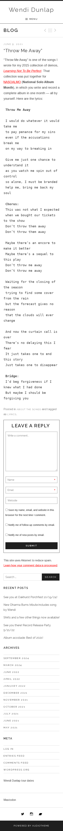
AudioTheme (40, 825)
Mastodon (10, 799)
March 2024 (13, 665)
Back (50, 30)
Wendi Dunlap (31, 9)
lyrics (11, 414)
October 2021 (14, 706)
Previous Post (44, 30)
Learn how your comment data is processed (30, 565)
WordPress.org (17, 769)
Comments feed (16, 762)
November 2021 (16, 700)
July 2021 (11, 713)
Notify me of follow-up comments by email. (31, 525)
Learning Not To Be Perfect (22, 71)
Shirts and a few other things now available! (31, 617)
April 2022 (12, 679)
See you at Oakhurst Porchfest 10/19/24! (30, 597)
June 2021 (11, 720)
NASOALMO (12, 82)
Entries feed (14, 756)
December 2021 (15, 693)
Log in (9, 749)
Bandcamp (40, 814)
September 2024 (16, 658)
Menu (33, 19)
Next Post (56, 30)
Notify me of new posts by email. (26, 535)
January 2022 (15, 686)
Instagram (31, 814)
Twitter (23, 814)
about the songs (29, 409)
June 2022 (11, 672)
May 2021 (11, 727)
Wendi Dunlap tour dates (19, 780)
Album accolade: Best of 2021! (23, 637)
